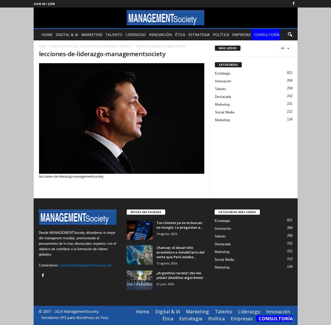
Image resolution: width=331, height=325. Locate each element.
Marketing (91, 34)
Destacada (223, 97)
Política (221, 34)
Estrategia (199, 34)
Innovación (160, 34)
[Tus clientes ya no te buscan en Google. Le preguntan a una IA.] (140, 230)
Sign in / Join (44, 4)
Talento (114, 34)
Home (47, 34)
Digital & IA (67, 34)
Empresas (241, 34)
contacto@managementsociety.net (86, 265)
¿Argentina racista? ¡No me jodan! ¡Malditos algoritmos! (179, 275)
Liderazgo (135, 34)
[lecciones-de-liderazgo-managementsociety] (122, 118)
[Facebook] (294, 4)
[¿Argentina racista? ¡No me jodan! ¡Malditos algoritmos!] (140, 280)
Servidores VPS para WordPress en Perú (74, 317)
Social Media (224, 112)
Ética (180, 34)
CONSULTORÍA (267, 34)
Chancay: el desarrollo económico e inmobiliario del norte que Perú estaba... (180, 252)
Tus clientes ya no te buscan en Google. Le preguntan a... (179, 225)
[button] (290, 34)
